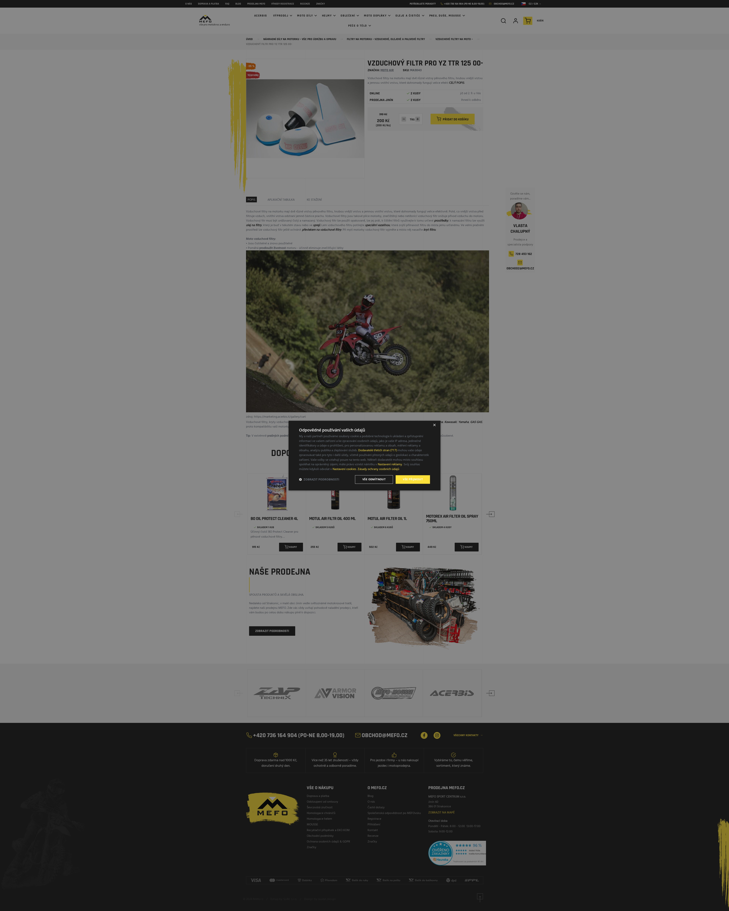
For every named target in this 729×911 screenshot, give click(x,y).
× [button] (434, 425)
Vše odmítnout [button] (374, 479)
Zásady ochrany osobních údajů (378, 469)
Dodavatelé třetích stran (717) (377, 450)
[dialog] (364, 455)
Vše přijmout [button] (413, 479)
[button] (319, 479)
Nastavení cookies (344, 469)
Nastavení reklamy (390, 464)
